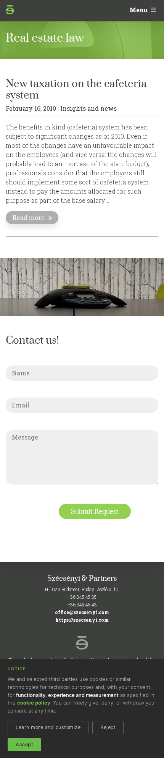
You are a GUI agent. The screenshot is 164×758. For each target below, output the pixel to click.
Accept (24, 744)
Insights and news (88, 108)
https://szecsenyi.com (82, 620)
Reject (108, 727)
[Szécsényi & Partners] (15, 11)
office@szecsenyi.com (82, 612)
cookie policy (33, 703)
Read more (29, 217)
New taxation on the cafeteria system (76, 89)
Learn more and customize (48, 727)
